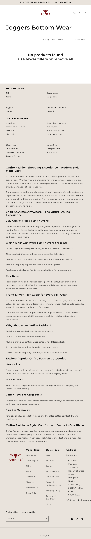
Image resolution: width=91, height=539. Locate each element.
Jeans (8, 97)
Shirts (28, 466)
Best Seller (31, 455)
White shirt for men (56, 130)
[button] (5, 12)
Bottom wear (53, 93)
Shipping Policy (53, 491)
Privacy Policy (52, 471)
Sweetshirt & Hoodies (57, 107)
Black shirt (11, 145)
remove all (63, 59)
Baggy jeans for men (56, 123)
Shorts (9, 111)
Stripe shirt (52, 152)
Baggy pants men (55, 134)
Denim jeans (52, 127)
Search (49, 455)
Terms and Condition (51, 497)
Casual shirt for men (15, 152)
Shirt (8, 93)
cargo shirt (52, 145)
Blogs (48, 504)
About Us (50, 461)
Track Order (31, 493)
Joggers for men (13, 156)
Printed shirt (12, 149)
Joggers (9, 107)
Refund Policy (52, 477)
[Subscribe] (45, 519)
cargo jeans (52, 97)
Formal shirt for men (15, 127)
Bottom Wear (32, 477)
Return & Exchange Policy (53, 483)
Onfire (48, 536)
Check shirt (11, 134)
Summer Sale (32, 488)
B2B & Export (32, 461)
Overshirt (51, 111)
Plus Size (30, 482)
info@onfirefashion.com (78, 500)
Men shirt (10, 123)
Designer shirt (53, 149)
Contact (49, 466)
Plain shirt (10, 130)
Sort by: (46, 39)
